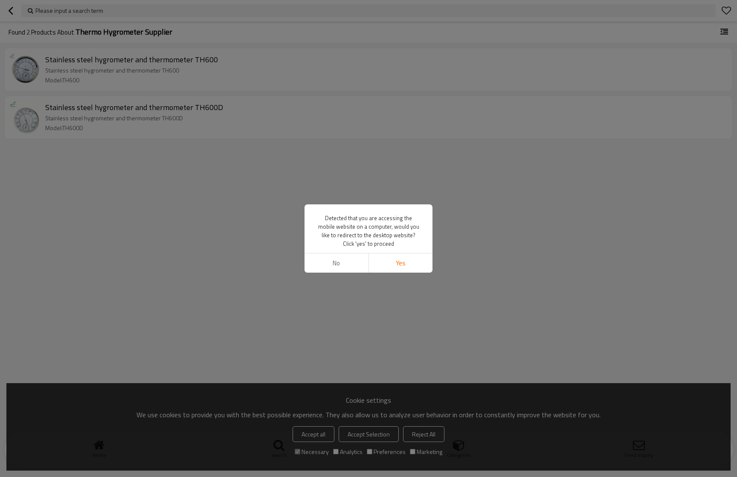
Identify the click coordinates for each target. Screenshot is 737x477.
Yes (401, 263)
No (336, 263)
